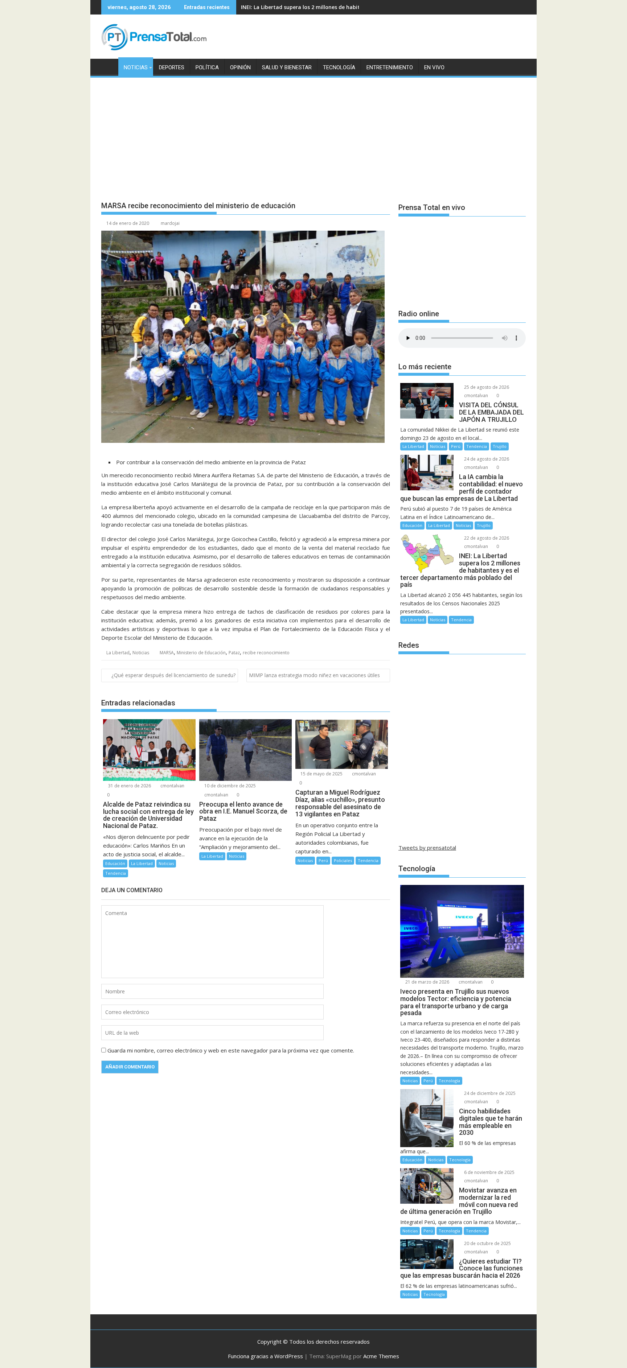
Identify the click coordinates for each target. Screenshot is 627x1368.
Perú (323, 860)
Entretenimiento (389, 67)
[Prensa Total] (108, 66)
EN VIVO (434, 67)
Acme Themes (381, 1356)
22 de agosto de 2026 (486, 538)
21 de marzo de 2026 (426, 982)
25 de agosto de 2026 (486, 387)
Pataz (234, 653)
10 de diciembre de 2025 (229, 786)
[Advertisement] (313, 133)
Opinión (240, 67)
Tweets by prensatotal (427, 847)
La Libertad (118, 653)
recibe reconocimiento (266, 653)
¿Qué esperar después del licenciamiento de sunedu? (173, 675)
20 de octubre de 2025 (487, 1243)
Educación (115, 863)
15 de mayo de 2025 (321, 774)
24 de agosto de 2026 (486, 459)
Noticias (136, 67)
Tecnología (339, 67)
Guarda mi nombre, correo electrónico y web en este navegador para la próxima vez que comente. (230, 1050)
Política (207, 67)
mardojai (170, 223)
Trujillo (500, 446)
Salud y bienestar (287, 67)
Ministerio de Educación (201, 653)
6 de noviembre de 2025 (489, 1172)
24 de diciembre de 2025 (489, 1093)
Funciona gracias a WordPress (265, 1356)
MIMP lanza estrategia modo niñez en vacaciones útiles (314, 675)
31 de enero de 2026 (129, 786)
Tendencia (115, 873)
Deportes (171, 67)
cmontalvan (171, 786)
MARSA (167, 653)
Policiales (343, 860)
